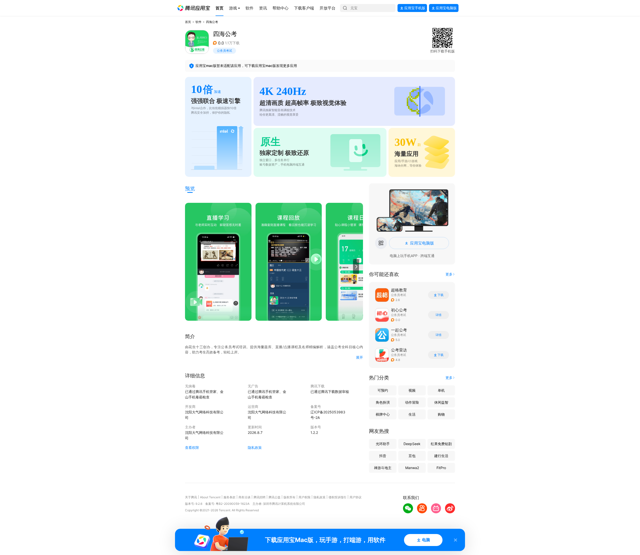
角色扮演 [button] (383, 402)
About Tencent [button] (210, 497)
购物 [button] (441, 414)
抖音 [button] (382, 456)
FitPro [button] (441, 468)
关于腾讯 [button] (191, 497)
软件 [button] (199, 22)
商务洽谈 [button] (244, 497)
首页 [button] (188, 22)
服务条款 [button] (230, 497)
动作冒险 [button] (412, 402)
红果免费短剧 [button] (441, 444)
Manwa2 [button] (412, 468)
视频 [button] (412, 390)
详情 (439, 315)
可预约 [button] (383, 390)
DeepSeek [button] (412, 444)
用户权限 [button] (304, 497)
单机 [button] (441, 390)
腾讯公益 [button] (274, 497)
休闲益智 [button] (441, 402)
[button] (194, 8)
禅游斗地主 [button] (383, 468)
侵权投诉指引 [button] (337, 497)
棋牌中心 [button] (383, 414)
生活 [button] (412, 414)
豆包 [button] (412, 456)
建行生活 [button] (441, 456)
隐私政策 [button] (255, 447)
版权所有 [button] (290, 497)
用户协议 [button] (356, 497)
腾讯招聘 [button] (260, 497)
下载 (441, 295)
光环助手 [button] (383, 444)
